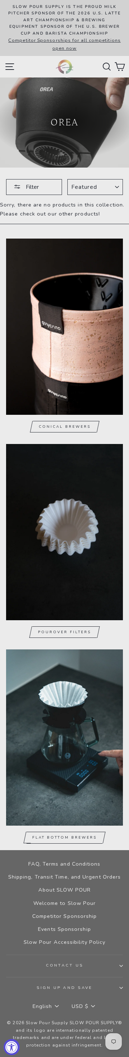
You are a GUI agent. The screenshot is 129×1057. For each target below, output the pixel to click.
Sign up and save (64, 987)
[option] (64, 28)
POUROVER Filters (64, 632)
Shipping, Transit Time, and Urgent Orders (64, 876)
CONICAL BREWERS (65, 426)
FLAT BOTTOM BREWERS (64, 837)
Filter (31, 187)
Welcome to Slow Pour (64, 903)
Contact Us (64, 965)
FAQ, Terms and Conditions (64, 863)
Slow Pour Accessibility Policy (65, 942)
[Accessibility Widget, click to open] (12, 1047)
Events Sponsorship (64, 929)
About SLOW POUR (64, 889)
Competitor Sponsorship (64, 916)
